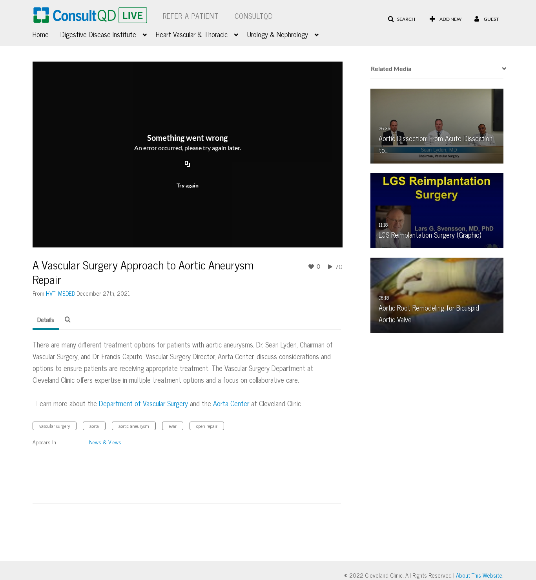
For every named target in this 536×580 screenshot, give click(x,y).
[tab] (46, 319)
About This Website (479, 575)
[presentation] (501, 69)
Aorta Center (231, 403)
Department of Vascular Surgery (143, 403)
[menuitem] (46, 33)
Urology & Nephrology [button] (277, 34)
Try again (188, 185)
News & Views (105, 441)
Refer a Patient (191, 16)
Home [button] (41, 34)
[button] (401, 19)
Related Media (391, 68)
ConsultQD (254, 16)
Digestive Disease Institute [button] (98, 34)
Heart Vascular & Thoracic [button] (192, 34)
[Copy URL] (187, 164)
